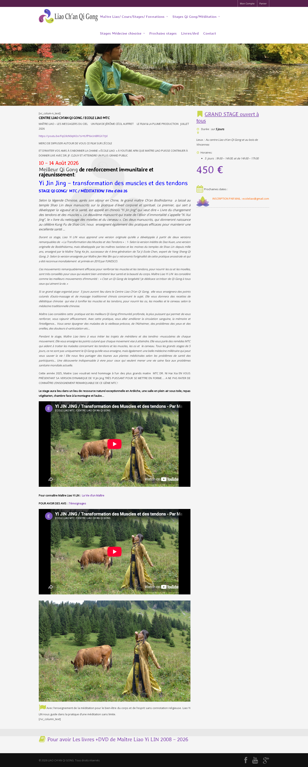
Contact (209, 33)
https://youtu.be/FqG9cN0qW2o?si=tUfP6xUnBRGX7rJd (73, 136)
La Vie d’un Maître (93, 495)
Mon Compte (247, 3)
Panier (263, 3)
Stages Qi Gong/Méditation (194, 16)
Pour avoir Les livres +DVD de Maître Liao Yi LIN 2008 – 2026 (117, 739)
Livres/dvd (190, 33)
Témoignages (77, 503)
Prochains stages (163, 33)
